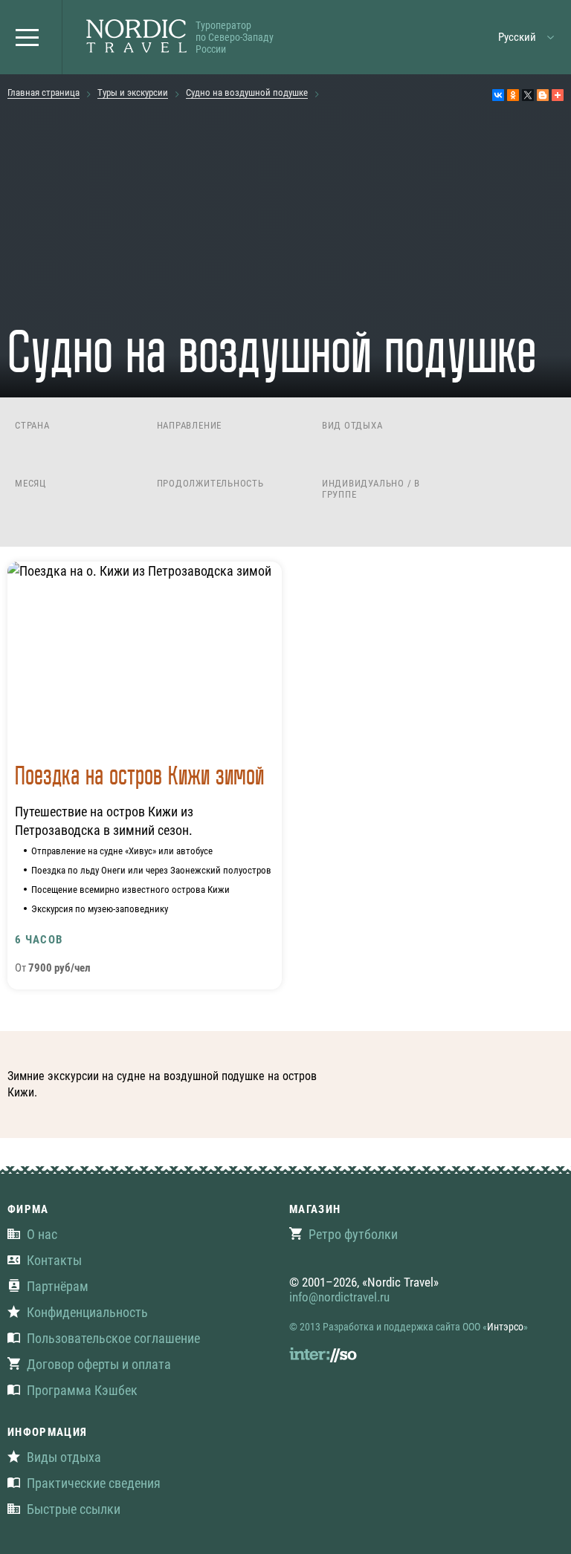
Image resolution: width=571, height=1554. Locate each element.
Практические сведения (94, 1483)
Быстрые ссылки (73, 1509)
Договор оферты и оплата (99, 1364)
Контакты (54, 1260)
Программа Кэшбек (82, 1390)
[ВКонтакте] (498, 95)
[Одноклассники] (513, 95)
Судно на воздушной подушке (247, 92)
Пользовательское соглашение (113, 1338)
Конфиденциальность (87, 1312)
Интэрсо (505, 1327)
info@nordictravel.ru (339, 1297)
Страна (32, 425)
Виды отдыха (64, 1457)
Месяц (30, 483)
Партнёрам (57, 1286)
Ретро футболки (353, 1234)
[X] (528, 95)
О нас (42, 1234)
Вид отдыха (352, 425)
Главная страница (43, 92)
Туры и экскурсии (132, 92)
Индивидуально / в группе (371, 489)
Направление (189, 425)
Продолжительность (210, 483)
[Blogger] (543, 95)
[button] (31, 37)
